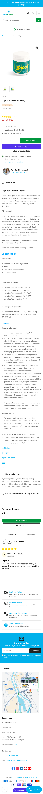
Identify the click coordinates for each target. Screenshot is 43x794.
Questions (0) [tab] (31, 534)
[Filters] (9, 541)
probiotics (6, 448)
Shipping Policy (21, 594)
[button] (6, 117)
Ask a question (21, 525)
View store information (14, 162)
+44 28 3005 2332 (12, 755)
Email (13, 172)
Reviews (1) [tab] (12, 534)
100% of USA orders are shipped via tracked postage (22, 3)
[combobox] (21, 20)
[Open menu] (38, 12)
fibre (3, 462)
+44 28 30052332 (22, 172)
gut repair (5, 453)
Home (4, 36)
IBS (3, 467)
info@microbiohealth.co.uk (17, 760)
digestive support (8, 458)
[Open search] (4, 541)
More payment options (21, 151)
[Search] (38, 20)
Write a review (21, 520)
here (27, 626)
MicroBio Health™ (17, 777)
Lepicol (4, 97)
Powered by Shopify (30, 777)
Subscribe (35, 651)
